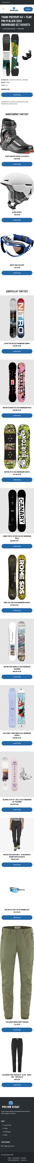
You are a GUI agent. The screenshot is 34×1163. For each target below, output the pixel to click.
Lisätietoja (17, 95)
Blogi (5, 1135)
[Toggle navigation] (3, 9)
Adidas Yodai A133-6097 (17, 265)
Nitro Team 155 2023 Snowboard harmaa (17, 343)
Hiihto (6, 1128)
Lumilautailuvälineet (9, 29)
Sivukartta (23, 1160)
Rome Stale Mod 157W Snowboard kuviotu (17, 602)
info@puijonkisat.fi (6, 2)
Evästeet (23, 1158)
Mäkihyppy (7, 1132)
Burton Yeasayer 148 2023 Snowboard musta (17, 408)
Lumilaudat (20, 29)
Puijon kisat (7, 1125)
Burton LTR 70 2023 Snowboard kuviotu (17, 472)
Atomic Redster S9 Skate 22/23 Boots (17, 156)
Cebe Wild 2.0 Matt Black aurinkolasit (17, 910)
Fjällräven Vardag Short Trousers (17, 1022)
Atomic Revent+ (17, 212)
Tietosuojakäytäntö (13, 1160)
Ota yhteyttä (16, 1158)
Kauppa (28, 9)
